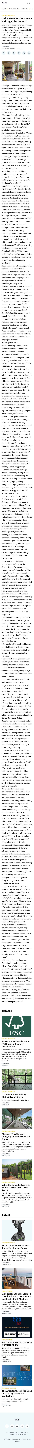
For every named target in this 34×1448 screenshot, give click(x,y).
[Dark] (28, 3)
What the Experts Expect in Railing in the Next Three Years (16, 1188)
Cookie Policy (14, 1434)
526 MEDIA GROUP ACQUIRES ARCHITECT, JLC (17, 1344)
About (4, 9)
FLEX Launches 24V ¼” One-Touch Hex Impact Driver (16, 1247)
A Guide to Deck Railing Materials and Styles (14, 1096)
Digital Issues (14, 9)
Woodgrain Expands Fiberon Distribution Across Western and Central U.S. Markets (16, 1296)
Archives (23, 1434)
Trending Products (8, 1242)
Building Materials (8, 15)
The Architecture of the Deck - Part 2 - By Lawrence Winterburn (17, 1393)
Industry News (7, 1291)
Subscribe (24, 9)
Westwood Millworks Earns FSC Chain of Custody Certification (16, 1044)
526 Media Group (11, 1432)
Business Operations (9, 1388)
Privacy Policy (23, 1432)
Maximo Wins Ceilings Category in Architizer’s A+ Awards (16, 1137)
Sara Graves (6, 46)
